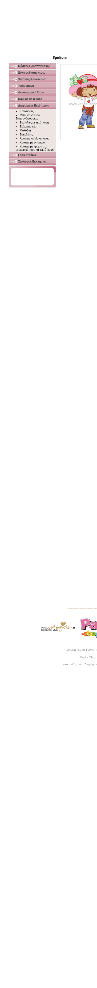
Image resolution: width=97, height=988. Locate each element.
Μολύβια (25, 130)
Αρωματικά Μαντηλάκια (34, 138)
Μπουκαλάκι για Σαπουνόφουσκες (28, 117)
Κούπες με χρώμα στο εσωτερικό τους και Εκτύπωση (35, 148)
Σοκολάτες (26, 134)
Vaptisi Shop (88, 657)
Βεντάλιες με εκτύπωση (34, 122)
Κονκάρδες (27, 111)
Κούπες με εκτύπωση (33, 142)
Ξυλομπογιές (28, 126)
